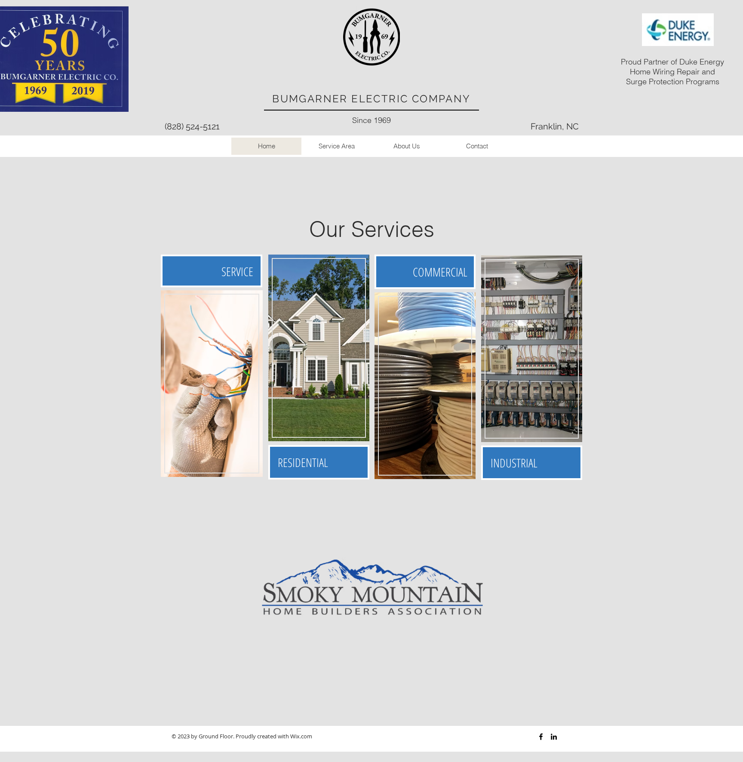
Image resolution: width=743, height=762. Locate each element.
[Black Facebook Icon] (541, 736)
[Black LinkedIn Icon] (554, 736)
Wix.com (301, 736)
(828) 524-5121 (192, 126)
